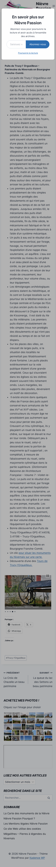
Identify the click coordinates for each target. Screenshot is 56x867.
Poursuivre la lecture (28, 53)
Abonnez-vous (37, 44)
